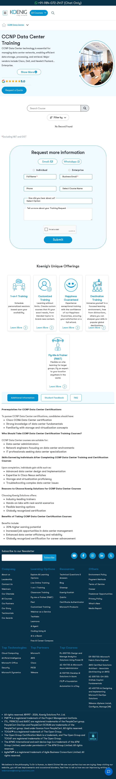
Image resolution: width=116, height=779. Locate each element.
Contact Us (6, 208)
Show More (27, 72)
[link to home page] (18, 13)
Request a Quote (14, 90)
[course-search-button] (85, 108)
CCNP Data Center (15, 25)
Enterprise (77, 170)
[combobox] (27, 26)
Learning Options (9, 202)
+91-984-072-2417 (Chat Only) (59, 3)
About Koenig (7, 190)
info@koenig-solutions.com (60, 234)
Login (58, 245)
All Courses (37, 12)
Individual (41, 170)
